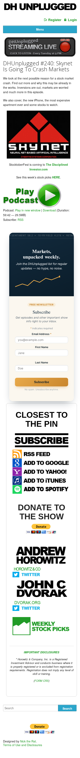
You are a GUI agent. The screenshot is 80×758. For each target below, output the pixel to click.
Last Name (41, 362)
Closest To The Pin (42, 419)
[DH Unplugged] (40, 8)
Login (72, 19)
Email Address (41, 334)
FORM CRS (41, 681)
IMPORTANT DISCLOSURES (41, 652)
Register (54, 19)
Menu (40, 29)
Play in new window (27, 210)
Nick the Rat (28, 741)
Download (49, 210)
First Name (41, 347)
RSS (20, 220)
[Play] (32, 206)
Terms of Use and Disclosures (22, 745)
